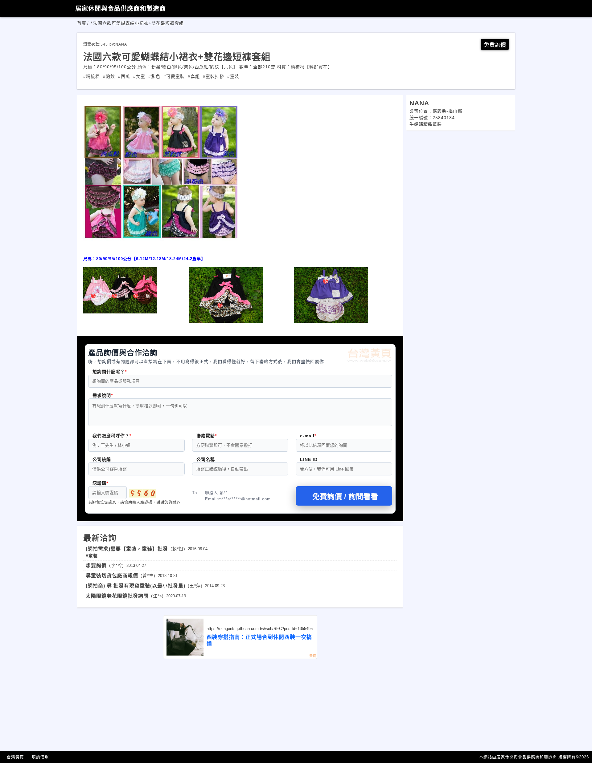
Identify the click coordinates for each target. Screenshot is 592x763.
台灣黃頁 (15, 757)
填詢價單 (40, 757)
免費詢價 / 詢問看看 (345, 496)
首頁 (81, 23)
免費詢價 (495, 45)
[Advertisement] (240, 705)
